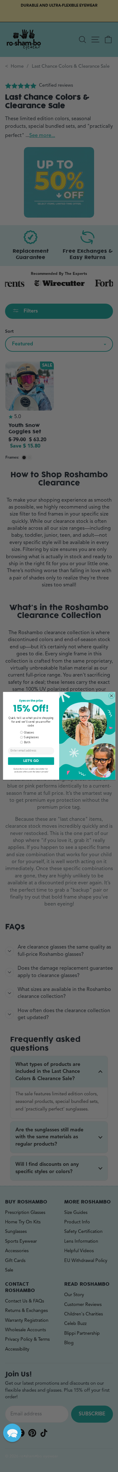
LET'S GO (31, 761)
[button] (12, 1433)
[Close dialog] (111, 695)
